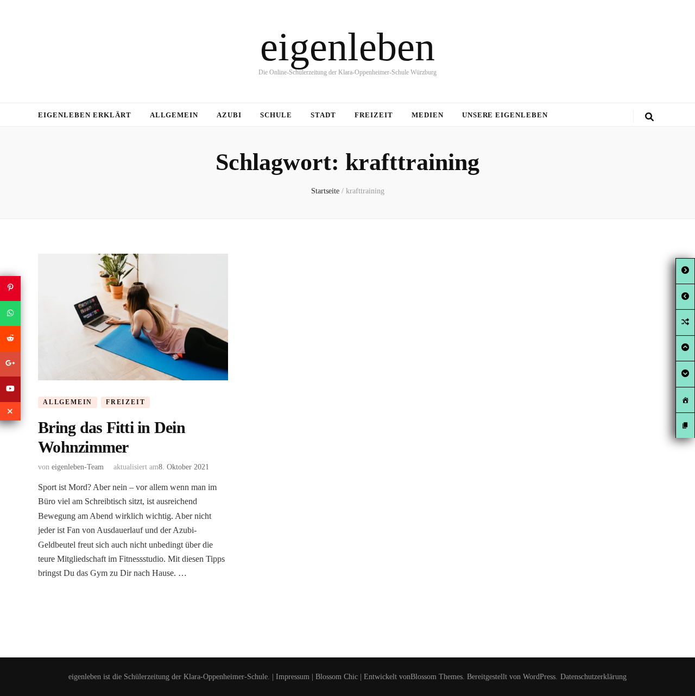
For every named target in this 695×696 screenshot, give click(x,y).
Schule (276, 115)
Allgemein (174, 115)
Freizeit (374, 115)
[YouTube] (10, 389)
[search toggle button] (649, 117)
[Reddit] (10, 338)
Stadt (323, 115)
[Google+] (10, 364)
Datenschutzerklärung (593, 677)
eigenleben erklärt (84, 115)
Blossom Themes (436, 677)
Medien (428, 115)
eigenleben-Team (78, 467)
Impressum (292, 677)
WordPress (539, 677)
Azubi (229, 115)
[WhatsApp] (10, 313)
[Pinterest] (10, 287)
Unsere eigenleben (505, 115)
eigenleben (347, 46)
